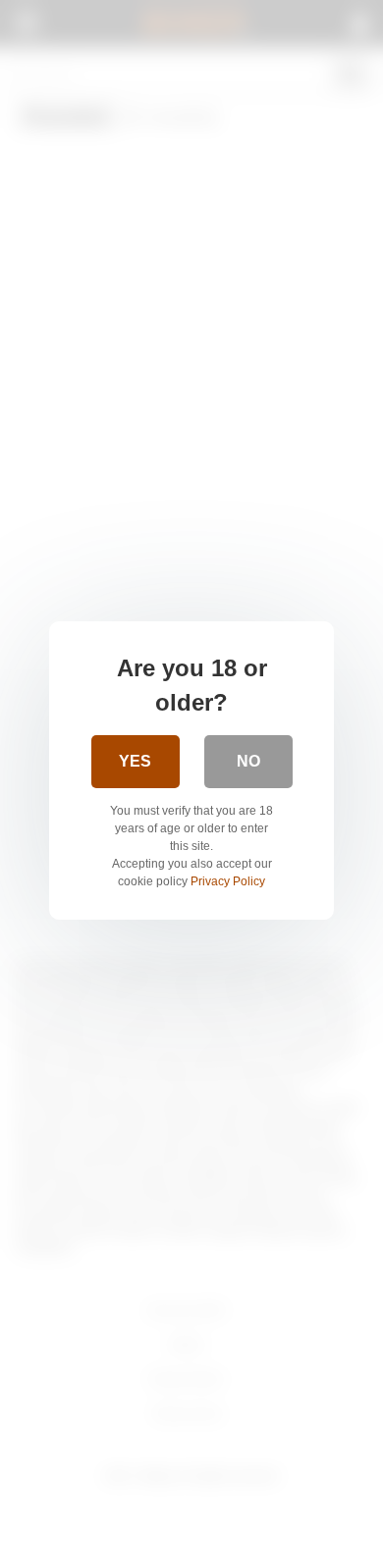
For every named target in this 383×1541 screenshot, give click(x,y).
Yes (135, 761)
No (248, 761)
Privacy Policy (228, 881)
